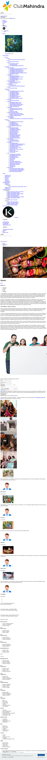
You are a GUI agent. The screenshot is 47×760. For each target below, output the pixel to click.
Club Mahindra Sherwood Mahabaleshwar (17, 143)
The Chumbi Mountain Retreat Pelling (17, 65)
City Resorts (2, 690)
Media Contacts (5, 743)
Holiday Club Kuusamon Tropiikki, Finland (15, 193)
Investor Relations (6, 712)
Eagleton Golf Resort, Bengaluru (16, 105)
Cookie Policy (11, 757)
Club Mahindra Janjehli (14, 73)
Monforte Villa (12, 165)
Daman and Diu (10, 167)
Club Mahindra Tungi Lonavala (15, 147)
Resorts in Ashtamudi (6, 684)
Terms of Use (5, 703)
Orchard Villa (12, 159)
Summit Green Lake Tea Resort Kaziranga (17, 59)
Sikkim (8, 62)
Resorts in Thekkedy (6, 662)
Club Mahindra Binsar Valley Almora (16, 76)
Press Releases (5, 742)
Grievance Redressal (6, 705)
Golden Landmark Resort (14, 106)
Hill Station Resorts (4, 658)
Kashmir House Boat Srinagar (15, 81)
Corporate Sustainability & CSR (8, 738)
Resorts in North (3, 621)
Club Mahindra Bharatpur (14, 136)
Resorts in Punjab (6, 625)
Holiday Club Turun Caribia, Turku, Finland (15, 191)
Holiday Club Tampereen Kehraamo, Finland (15, 196)
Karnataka (9, 101)
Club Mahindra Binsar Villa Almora (16, 78)
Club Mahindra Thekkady (14, 93)
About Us (2, 732)
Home (5, 25)
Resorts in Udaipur (6, 695)
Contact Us (5, 230)
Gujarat (8, 120)
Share (1, 283)
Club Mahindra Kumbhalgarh (15, 129)
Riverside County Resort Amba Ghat (16, 149)
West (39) (7, 119)
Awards (4, 734)
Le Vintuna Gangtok (13, 64)
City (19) (6, 178)
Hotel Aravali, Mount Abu (14, 131)
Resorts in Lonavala (6, 663)
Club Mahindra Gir (13, 122)
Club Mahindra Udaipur (14, 127)
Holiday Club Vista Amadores (12, 201)
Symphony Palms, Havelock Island (16, 113)
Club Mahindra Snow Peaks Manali (16, 71)
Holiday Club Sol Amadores (12, 204)
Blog (4, 23)
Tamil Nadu (9, 107)
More (1, 627)
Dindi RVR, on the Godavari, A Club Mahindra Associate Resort (21, 118)
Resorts (4, 20)
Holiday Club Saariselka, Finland (13, 194)
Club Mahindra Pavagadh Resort (15, 125)
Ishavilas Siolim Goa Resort (15, 164)
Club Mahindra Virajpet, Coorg (15, 103)
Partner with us (5, 745)
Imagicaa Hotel (12, 150)
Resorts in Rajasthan (6, 644)
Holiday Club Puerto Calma (12, 203)
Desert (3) (7, 179)
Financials (4, 710)
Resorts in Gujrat (6, 646)
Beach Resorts (3, 666)
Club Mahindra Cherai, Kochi (15, 96)
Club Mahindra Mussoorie (14, 75)
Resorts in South (3, 635)
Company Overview (6, 736)
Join (3, 16)
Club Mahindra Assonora (14, 157)
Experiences (5, 21)
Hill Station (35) (8, 175)
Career (4, 735)
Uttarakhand (9, 74)
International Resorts (6, 182)
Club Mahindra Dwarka (14, 123)
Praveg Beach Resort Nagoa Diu (15, 171)
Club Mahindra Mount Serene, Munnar (17, 91)
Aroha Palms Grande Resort (15, 163)
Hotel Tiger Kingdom (13, 133)
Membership (5, 722)
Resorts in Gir (5, 676)
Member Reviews (6, 729)
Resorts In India (5, 55)
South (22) (7, 89)
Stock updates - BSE (6, 714)
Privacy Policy (4, 757)
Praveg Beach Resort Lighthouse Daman (17, 169)
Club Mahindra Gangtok (14, 63)
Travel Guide (5, 730)
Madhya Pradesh (10, 138)
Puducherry (9, 99)
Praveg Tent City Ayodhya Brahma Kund (17, 85)
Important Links (3, 717)
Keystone (4, 22)
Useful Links (2, 698)
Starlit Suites (12, 117)
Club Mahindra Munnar (14, 92)
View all (7, 53)
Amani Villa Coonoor (13, 111)
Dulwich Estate (12, 152)
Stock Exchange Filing (7, 711)
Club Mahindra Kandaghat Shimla (16, 69)
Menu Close (3, 17)
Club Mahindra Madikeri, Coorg (15, 102)
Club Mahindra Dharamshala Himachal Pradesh (18, 68)
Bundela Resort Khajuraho (14, 140)
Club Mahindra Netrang (14, 124)
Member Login (12, 18)
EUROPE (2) (7, 184)
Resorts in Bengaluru (6, 693)
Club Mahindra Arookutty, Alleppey (16, 98)
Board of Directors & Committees (9, 713)
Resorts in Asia (5, 650)
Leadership (5, 737)
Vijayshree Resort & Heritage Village (16, 104)
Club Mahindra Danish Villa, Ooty (16, 108)
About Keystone (6, 221)
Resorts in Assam (6, 630)
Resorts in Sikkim (6, 631)
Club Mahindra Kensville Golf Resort (16, 121)
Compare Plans (5, 223)
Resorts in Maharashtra (7, 645)
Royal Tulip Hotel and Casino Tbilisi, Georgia (18, 186)
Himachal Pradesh (10, 67)
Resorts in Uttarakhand (7, 624)
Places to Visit (5, 726)
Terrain (4, 173)
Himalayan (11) (8, 176)
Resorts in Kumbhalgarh (7, 678)
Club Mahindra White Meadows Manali (17, 70)
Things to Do (5, 727)
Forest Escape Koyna (13, 148)
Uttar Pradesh (9, 83)
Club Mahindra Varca (13, 156)
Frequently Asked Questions (8, 229)
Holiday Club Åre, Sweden (12, 199)
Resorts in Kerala (6, 637)
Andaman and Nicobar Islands (12, 112)
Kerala (8, 90)
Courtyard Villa (12, 158)
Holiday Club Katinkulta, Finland (13, 192)
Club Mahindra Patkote (14, 79)
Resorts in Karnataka (6, 639)
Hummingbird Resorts (14, 132)
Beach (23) (7, 177)
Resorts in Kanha (6, 677)
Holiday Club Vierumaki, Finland (13, 197)
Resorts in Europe (6, 651)
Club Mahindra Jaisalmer (14, 128)
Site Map (4, 704)
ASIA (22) (7, 183)
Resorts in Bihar (6, 632)
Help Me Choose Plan (7, 224)
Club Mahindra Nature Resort (15, 134)
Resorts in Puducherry (7, 638)
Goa (8, 153)
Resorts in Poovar (6, 686)
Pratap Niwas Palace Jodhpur (15, 137)
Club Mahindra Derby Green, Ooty (16, 109)
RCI (3, 700)
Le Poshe (11, 110)
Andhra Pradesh (10, 116)
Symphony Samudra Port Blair (15, 115)
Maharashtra (9, 141)
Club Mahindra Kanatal (14, 77)
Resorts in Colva (6, 670)
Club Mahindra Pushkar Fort (15, 135)
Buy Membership (6, 222)
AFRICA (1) (7, 188)
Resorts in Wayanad (6, 679)
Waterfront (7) (7, 181)
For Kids (4, 728)
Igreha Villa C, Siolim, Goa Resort (16, 162)
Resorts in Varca (6, 669)
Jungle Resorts (3, 674)
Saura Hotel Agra (13, 84)
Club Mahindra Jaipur (14, 130)
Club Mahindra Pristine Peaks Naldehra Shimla (18, 72)
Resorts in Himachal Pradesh (8, 623)
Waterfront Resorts (4, 682)
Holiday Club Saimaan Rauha (12, 195)
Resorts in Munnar (6, 661)
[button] (41, 757)
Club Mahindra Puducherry (15, 100)
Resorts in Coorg (6, 660)
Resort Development (6, 746)
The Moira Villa (12, 166)
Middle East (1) (8, 187)
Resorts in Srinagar (6, 687)
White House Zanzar (13, 82)
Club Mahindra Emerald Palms (15, 155)
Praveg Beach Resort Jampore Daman (16, 168)
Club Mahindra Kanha (14, 139)
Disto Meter (5, 701)
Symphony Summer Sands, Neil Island (17, 114)
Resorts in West (3, 642)
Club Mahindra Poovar (14, 95)
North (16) (7, 66)
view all (15, 395)
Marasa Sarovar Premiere (14, 61)
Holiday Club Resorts (7, 189)
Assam (8, 58)
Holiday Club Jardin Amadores (13, 202)
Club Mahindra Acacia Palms (15, 154)
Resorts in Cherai (6, 668)
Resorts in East (3, 628)
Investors (2, 708)
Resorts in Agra (5, 692)
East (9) (6, 57)
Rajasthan (9, 126)
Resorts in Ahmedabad (7, 694)
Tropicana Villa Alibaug (14, 151)
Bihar (8, 60)
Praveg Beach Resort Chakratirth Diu (16, 170)
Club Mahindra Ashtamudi (14, 94)
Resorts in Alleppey (6, 685)
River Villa (12, 160)
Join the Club (3, 394)
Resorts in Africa (6, 652)
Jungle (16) (7, 180)
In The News (5, 744)
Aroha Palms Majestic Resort (15, 161)
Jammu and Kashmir (11, 80)
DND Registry (5, 706)
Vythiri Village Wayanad (14, 97)
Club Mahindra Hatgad (14, 142)
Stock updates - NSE (6, 715)
